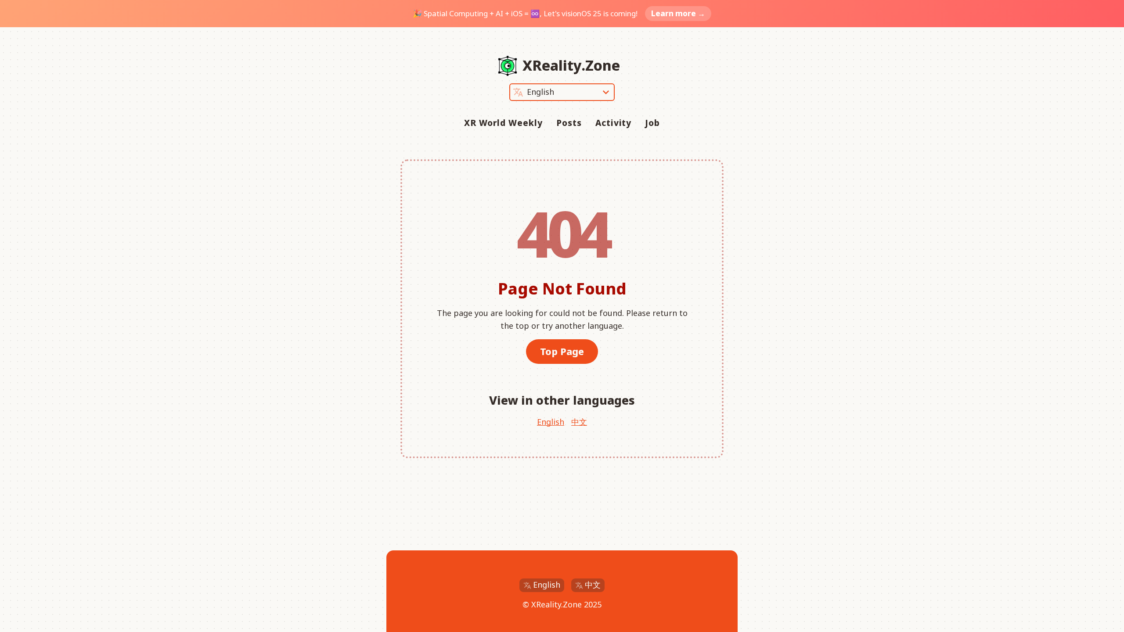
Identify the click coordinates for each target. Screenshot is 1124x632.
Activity (613, 123)
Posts (569, 123)
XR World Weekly (503, 123)
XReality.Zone (571, 65)
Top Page (562, 351)
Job (652, 123)
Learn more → (678, 13)
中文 (579, 422)
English (550, 422)
